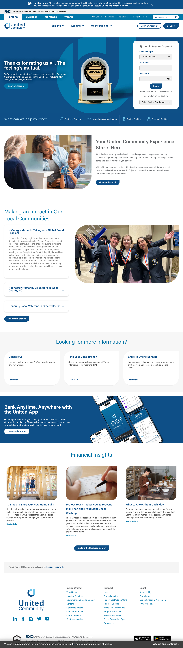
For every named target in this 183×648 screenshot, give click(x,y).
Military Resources (112, 616)
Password (144, 74)
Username (144, 63)
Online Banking (100, 26)
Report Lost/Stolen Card (115, 600)
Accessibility (146, 592)
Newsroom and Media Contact (80, 600)
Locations (109, 17)
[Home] (14, 26)
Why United (97, 17)
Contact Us (109, 623)
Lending (76, 26)
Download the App (17, 431)
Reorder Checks (111, 604)
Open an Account (149, 26)
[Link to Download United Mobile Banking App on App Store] (142, 638)
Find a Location (111, 596)
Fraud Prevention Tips (114, 619)
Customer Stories (74, 619)
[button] (36, 251)
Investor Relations (74, 596)
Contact (136, 17)
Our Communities (74, 612)
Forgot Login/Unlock (148, 91)
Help (106, 592)
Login (156, 86)
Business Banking (73, 119)
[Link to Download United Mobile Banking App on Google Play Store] (162, 638)
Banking (56, 26)
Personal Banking (160, 119)
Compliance (145, 596)
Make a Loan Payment (114, 608)
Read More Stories (17, 319)
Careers (70, 604)
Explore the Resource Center (92, 548)
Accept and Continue (165, 644)
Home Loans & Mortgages (104, 119)
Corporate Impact (74, 608)
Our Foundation (73, 616)
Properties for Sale (112, 612)
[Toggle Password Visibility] (169, 78)
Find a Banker (123, 17)
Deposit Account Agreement (153, 600)
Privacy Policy (146, 604)
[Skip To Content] (3, 1)
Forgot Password (165, 91)
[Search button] (175, 17)
